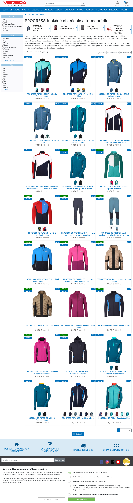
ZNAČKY (59, 10)
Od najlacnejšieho (113, 52)
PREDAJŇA (113, 10)
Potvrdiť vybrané (51, 500)
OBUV (5, 10)
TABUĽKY (125, 10)
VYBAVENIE (37, 10)
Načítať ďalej (78, 434)
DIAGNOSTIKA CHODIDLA (96, 10)
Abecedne (102, 52)
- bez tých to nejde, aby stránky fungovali (90, 472)
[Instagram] (107, 462)
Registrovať (59, 460)
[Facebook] (101, 462)
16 (129, 430)
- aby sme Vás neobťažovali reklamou (89, 481)
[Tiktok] (112, 462)
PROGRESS (40, 14)
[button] (126, 3)
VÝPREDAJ (48, 10)
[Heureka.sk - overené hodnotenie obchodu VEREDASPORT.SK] (126, 462)
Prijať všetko (82, 500)
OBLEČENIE (15, 10)
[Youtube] (118, 462)
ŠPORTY (26, 10)
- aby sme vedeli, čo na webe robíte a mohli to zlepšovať (94, 477)
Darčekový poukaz (74, 10)
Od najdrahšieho (125, 52)
